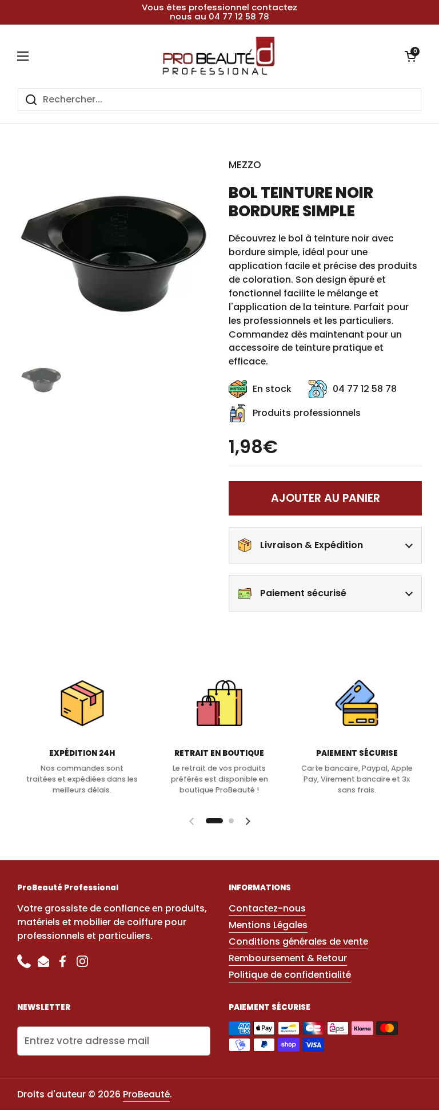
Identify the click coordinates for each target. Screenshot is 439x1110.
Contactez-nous (267, 908)
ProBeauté (146, 1094)
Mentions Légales (268, 924)
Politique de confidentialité (290, 974)
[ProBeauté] (217, 56)
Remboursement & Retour (288, 958)
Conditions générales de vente (298, 941)
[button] (410, 56)
